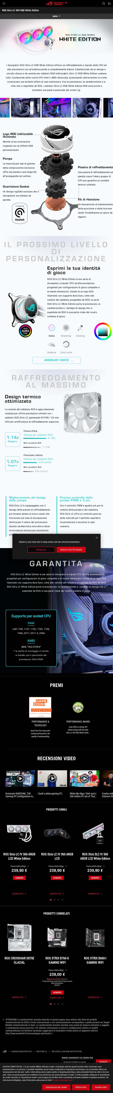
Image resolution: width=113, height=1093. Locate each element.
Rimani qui (41, 549)
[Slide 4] (62, 899)
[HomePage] (4, 1051)
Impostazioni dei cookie (56, 1087)
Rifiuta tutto (81, 1087)
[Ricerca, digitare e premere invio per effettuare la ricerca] (103, 3)
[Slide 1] (51, 899)
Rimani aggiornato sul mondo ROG (77, 1058)
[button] (4, 3)
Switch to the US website (71, 549)
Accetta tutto (101, 1087)
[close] (96, 537)
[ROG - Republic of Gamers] (56, 3)
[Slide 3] (58, 899)
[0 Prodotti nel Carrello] (109, 3)
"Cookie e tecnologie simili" (62, 1080)
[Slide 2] (55, 899)
